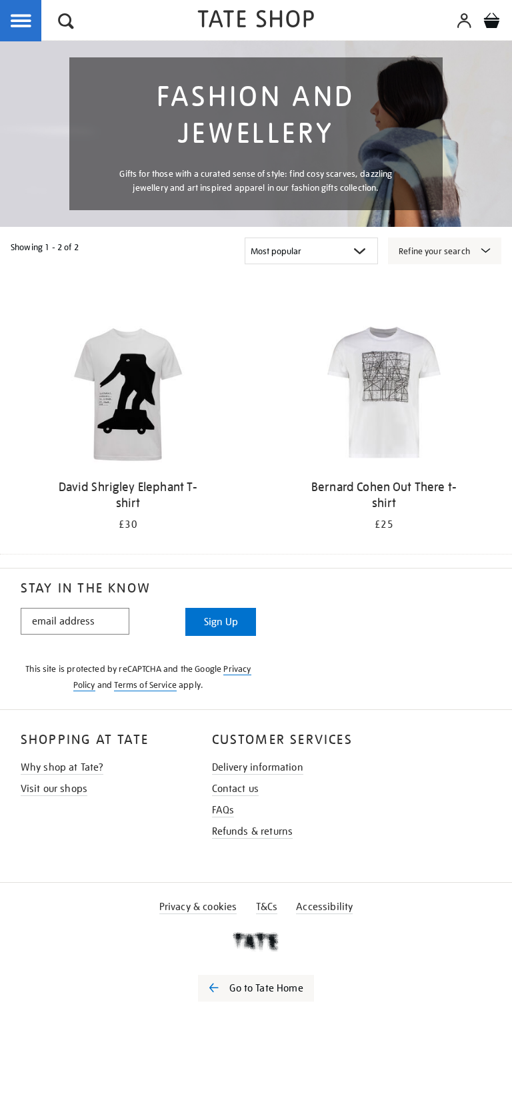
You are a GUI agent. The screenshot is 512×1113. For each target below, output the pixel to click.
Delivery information (257, 767)
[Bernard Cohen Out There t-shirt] (384, 394)
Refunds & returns (252, 831)
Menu (21, 21)
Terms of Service (145, 685)
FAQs (223, 810)
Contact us (235, 788)
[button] (66, 23)
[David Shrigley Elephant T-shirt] (128, 394)
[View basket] (491, 23)
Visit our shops (54, 788)
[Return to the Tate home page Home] (256, 21)
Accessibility (324, 906)
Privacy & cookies (198, 906)
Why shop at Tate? (62, 767)
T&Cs (267, 906)
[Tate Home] (256, 941)
